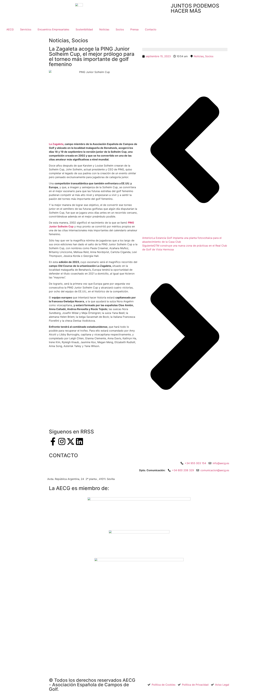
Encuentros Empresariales (53, 29)
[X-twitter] (71, 441)
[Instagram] (62, 441)
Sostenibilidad (84, 29)
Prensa (134, 29)
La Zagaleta (56, 144)
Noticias (104, 29)
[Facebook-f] (53, 441)
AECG (10, 29)
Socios (120, 29)
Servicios (25, 29)
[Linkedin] (79, 441)
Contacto (150, 29)
